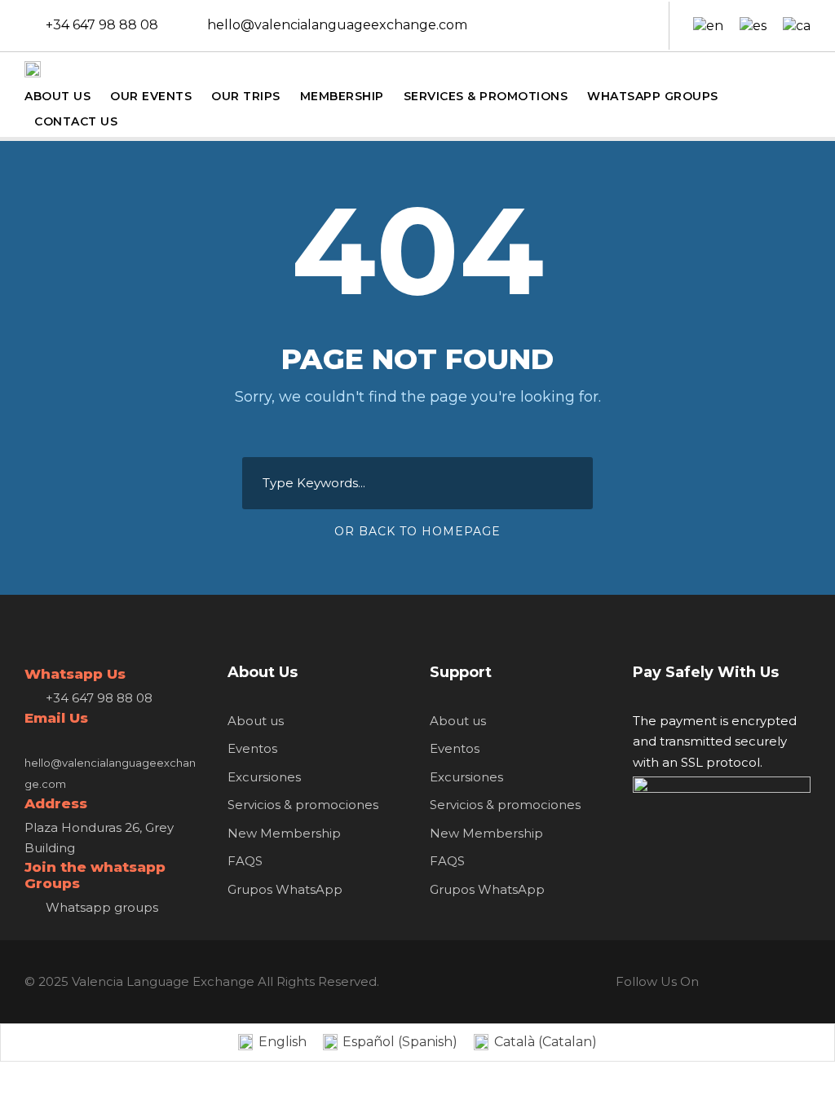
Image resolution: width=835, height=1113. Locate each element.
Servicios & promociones (303, 804)
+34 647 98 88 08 (102, 25)
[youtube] (612, 25)
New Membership (284, 833)
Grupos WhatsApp (285, 889)
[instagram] (639, 25)
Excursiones (264, 777)
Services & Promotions (486, 96)
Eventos (252, 748)
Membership (342, 96)
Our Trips (246, 96)
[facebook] (585, 25)
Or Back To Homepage (417, 531)
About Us (57, 96)
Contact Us (75, 121)
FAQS (245, 861)
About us (256, 720)
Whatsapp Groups (652, 96)
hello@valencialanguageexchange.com (337, 25)
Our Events (151, 96)
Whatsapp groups (102, 907)
